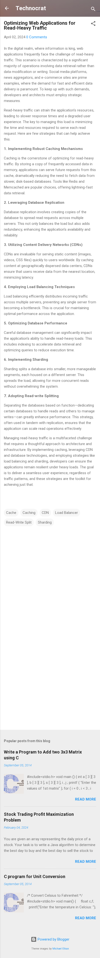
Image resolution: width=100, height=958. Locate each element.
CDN (45, 512)
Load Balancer (66, 512)
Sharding (45, 522)
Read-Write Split (19, 522)
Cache (11, 512)
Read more (85, 799)
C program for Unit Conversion (34, 876)
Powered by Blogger (53, 939)
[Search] (93, 9)
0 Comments (36, 37)
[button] (93, 24)
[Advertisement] (50, 688)
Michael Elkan (60, 948)
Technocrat (31, 8)
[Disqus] (50, 587)
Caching (29, 512)
